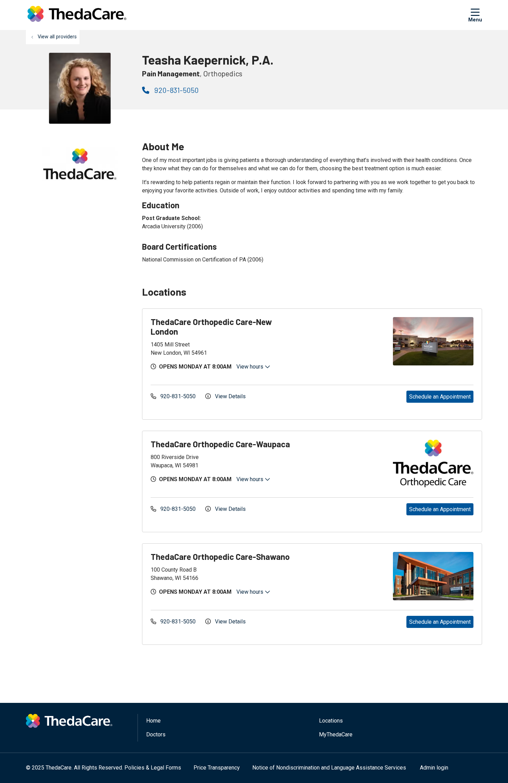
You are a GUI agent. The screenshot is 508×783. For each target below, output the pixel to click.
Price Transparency (217, 767)
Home (153, 720)
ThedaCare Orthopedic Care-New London (211, 326)
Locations (331, 720)
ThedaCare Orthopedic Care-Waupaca (220, 444)
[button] (475, 14)
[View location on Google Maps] (348, 341)
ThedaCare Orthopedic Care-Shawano (220, 557)
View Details (230, 396)
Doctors (156, 734)
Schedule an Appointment (440, 396)
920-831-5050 (176, 90)
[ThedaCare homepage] (77, 15)
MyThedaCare (335, 734)
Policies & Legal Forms (152, 767)
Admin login (434, 767)
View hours (250, 366)
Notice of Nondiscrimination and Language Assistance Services (329, 767)
